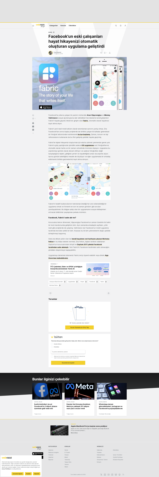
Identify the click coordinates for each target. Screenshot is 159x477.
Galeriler (50, 457)
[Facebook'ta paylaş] (33, 123)
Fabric (85, 121)
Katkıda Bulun (101, 455)
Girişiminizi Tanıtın (102, 459)
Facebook (92, 281)
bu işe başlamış (84, 134)
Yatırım (67, 464)
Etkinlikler (72, 25)
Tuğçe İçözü (37, 414)
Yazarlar (99, 452)
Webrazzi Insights (53, 452)
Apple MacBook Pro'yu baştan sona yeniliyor (89, 426)
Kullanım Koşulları (118, 459)
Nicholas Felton (53, 285)
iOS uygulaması (88, 145)
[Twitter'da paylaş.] (33, 126)
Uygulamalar (71, 281)
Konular (63, 25)
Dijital (66, 450)
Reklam (99, 457)
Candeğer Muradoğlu (105, 414)
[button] (79, 181)
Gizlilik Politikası (118, 457)
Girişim (82, 281)
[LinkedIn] (105, 474)
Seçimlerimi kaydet (68, 363)
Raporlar (50, 459)
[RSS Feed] (123, 474)
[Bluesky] (116, 474)
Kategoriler (54, 25)
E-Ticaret (67, 452)
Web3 (66, 467)
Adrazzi (52, 275)
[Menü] (33, 26)
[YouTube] (108, 474)
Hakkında (99, 450)
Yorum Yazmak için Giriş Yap (79, 327)
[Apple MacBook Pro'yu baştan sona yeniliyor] (59, 430)
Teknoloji (67, 459)
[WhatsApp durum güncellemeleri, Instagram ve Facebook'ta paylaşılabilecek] (112, 391)
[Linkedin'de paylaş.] (33, 130)
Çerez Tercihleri (117, 455)
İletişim (99, 462)
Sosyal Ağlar (38, 401)
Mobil (50, 32)
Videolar (50, 455)
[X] (101, 474)
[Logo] (40, 25)
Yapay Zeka (68, 462)
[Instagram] (112, 474)
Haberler (50, 450)
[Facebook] (119, 474)
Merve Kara (74, 433)
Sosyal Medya (103, 401)
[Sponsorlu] (97, 269)
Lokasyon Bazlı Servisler (56, 281)
